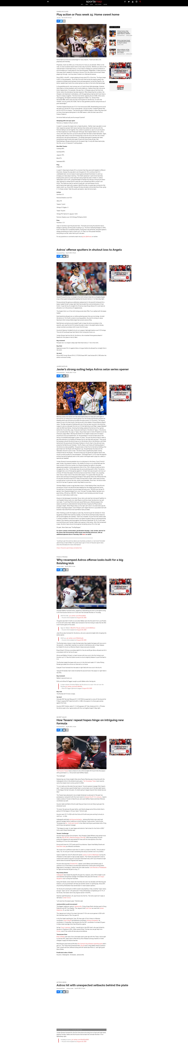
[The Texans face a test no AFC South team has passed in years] (81, 752)
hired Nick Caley (61, 846)
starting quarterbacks (75, 819)
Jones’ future (67, 897)
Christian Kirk (74, 863)
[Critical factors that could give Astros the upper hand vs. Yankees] (112, 33)
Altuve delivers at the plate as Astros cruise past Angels (123, 51)
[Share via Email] (64, 256)
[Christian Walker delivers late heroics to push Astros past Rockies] (81, 592)
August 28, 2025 (81, 617)
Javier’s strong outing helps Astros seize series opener (93, 369)
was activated (75, 1028)
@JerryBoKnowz (87, 236)
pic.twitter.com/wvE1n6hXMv (73, 686)
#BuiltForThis (74, 628)
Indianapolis (60, 875)
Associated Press (121, 35)
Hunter (59, 931)
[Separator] (64, 21)
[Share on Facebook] (58, 21)
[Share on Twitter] (61, 21)
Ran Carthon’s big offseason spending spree (90, 943)
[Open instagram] (136, 1)
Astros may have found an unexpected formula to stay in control (123, 41)
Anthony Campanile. (92, 920)
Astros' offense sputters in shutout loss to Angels (89, 249)
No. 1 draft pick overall (71, 823)
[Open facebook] (125, 1)
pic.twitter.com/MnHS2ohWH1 (80, 1021)
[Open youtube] (132, 1)
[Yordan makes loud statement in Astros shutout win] (81, 995)
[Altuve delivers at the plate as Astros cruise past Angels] (112, 52)
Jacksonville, (78, 906)
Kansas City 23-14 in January (93, 797)
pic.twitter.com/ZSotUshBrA (77, 615)
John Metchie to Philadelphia (98, 867)
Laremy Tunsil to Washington (90, 855)
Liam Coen (89, 908)
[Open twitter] (129, 1)
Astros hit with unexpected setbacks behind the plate (92, 966)
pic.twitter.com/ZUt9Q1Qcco (87, 628)
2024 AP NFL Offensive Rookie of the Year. (74, 837)
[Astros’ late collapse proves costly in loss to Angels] (81, 278)
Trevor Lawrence (65, 927)
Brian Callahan (61, 936)
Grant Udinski (67, 920)
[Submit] (140, 2)
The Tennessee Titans (89, 781)
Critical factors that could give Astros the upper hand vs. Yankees (123, 32)
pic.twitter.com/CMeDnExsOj (75, 638)
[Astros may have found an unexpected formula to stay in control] (112, 43)
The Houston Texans (62, 771)
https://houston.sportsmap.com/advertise (69, 548)
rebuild (82, 945)
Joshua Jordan (129, 35)
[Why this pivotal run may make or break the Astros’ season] (81, 398)
